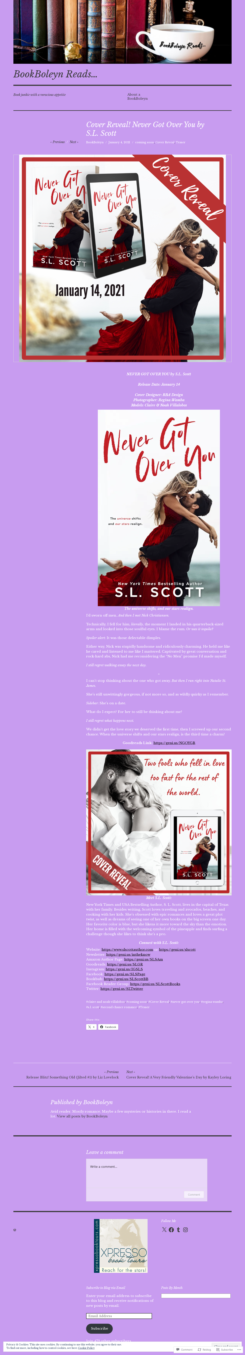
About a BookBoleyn (137, 96)
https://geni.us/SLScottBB (126, 979)
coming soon (144, 142)
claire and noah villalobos (106, 1002)
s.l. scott (93, 1007)
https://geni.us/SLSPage (125, 974)
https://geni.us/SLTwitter (121, 989)
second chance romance (119, 1007)
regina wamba (213, 1002)
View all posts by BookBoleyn (82, 1116)
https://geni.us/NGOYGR (174, 743)
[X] (164, 1230)
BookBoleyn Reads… (55, 74)
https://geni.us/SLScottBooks (155, 984)
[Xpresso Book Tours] (121, 1272)
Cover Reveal (164, 142)
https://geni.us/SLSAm (143, 959)
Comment (194, 1194)
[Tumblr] (178, 1230)
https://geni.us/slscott (177, 950)
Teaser (180, 142)
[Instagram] (185, 1230)
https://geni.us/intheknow (128, 955)
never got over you (185, 1002)
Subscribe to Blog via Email (105, 1288)
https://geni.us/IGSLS (124, 969)
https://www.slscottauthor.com (127, 950)
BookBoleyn (95, 142)
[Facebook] (171, 1230)
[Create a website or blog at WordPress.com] (14, 1230)
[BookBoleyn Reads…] (122, 32)
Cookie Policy (86, 1348)
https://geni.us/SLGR (125, 964)
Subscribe (99, 1329)
